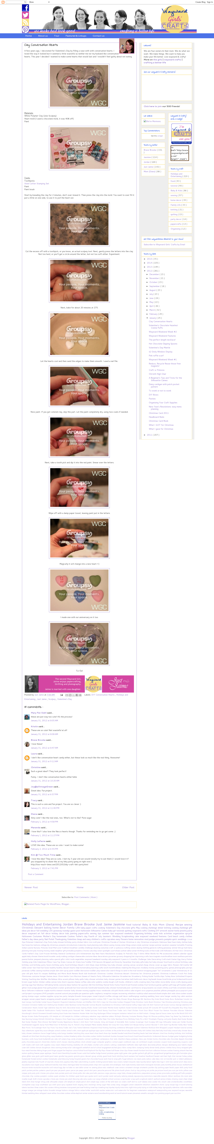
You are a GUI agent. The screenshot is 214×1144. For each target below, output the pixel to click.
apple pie (85, 1030)
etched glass (117, 1047)
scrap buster (126, 1079)
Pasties (152, 398)
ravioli (111, 1076)
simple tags (95, 1082)
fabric (86, 942)
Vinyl (100, 1027)
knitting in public (89, 1062)
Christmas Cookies (105, 973)
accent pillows (69, 979)
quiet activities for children (64, 1076)
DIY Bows (153, 394)
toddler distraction (82, 970)
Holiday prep (27, 962)
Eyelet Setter (27, 1010)
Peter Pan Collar (96, 1019)
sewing (174, 195)
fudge (98, 1053)
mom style (126, 1065)
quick (174, 939)
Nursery (37, 947)
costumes (104, 947)
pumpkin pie (76, 993)
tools (72, 959)
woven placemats (134, 1093)
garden (135, 1053)
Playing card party (164, 1019)
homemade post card (126, 987)
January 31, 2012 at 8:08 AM (44, 734)
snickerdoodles (177, 1082)
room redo (188, 1076)
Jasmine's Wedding (112, 936)
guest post (75, 930)
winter (85, 1093)
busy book (38, 1039)
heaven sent (159, 1056)
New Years (172, 942)
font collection (155, 1050)
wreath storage (68, 999)
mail (186, 947)
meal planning (93, 945)
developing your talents (178, 1045)
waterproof (152, 1090)
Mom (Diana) (150, 171)
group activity (97, 1056)
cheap (146, 965)
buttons (37, 945)
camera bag (66, 1039)
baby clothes (182, 942)
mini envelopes (116, 1065)
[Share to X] (73, 695)
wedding (44, 930)
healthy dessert (63, 967)
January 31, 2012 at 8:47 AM (44, 747)
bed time (149, 1033)
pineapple (171, 990)
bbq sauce (85, 1033)
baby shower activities (94, 979)
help (78, 967)
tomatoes (63, 1087)
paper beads (170, 1067)
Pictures (44, 947)
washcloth (95, 1090)
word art (113, 1093)
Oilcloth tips (50, 1019)
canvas (133, 965)
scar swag (96, 1079)
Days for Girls (61, 1008)
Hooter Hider (85, 1013)
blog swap (51, 1036)
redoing (124, 1076)
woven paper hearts (38, 999)
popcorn (184, 990)
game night (118, 1053)
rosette (25, 1079)
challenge (89, 947)
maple (47, 990)
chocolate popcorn (34, 1042)
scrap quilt (135, 1079)
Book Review (73, 973)
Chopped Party (130, 1002)
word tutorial (122, 1093)
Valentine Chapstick (90, 1027)
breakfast (74, 947)
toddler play (95, 970)
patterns (42, 1070)
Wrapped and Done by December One (119, 962)
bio (31, 945)
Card (170, 936)
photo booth (120, 1070)
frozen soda (82, 1053)
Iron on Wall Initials (141, 1013)
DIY (158, 930)
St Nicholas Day (65, 1025)
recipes (115, 993)
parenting (159, 967)
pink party (32, 1073)
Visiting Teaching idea (31, 979)
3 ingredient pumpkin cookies (91, 999)
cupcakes (111, 939)
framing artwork (179, 1050)
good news (54, 1056)
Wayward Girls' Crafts (107, 1107)
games (159, 984)
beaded (115, 1033)
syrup (57, 996)
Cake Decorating (154, 959)
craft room (35, 1045)
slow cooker (181, 993)
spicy (63, 1084)
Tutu (75, 1027)
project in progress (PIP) (36, 993)
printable (70, 950)
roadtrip (139, 993)
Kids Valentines (40, 962)
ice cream (158, 987)
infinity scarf (168, 987)
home (177, 930)
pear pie (57, 1070)
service (163, 1079)
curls (101, 1045)
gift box (150, 1053)
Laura (34, 753)
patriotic (188, 956)
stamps (31, 996)
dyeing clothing (143, 947)
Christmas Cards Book (144, 1002)
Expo (190, 1008)
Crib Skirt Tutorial (153, 1005)
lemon (149, 1062)
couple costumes (154, 1042)
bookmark (107, 1036)
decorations (103, 956)
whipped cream (46, 1093)
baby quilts (80, 979)
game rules (127, 1053)
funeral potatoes (107, 1053)
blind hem (36, 1036)
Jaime (169, 1013)
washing (144, 996)
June (151, 298)
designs (165, 1045)
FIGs (34, 1010)
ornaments (144, 1067)
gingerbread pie (170, 1053)
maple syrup (39, 1065)
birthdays (74, 965)
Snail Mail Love (55, 947)
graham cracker (58, 987)
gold (49, 987)
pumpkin (168, 939)
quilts (92, 993)
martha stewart (56, 990)
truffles (108, 996)
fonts (112, 984)
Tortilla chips (159, 976)
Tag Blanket (173, 1025)
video (190, 1087)
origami (138, 990)
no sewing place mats (98, 1067)
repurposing (139, 1076)
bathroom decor (141, 979)
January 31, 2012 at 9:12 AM (44, 761)
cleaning (96, 947)
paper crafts (92, 927)
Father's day (82, 936)
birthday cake (186, 962)
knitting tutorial (102, 1062)
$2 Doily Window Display (160, 351)
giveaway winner (170, 947)
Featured (77, 1010)
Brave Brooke (38, 740)
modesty (145, 967)
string (99, 1084)
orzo (144, 990)
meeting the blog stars (131, 967)
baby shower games (112, 979)
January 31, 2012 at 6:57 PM (44, 794)
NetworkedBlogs (104, 1103)
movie (30, 1067)
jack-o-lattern (179, 1059)
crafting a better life (155, 62)
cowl (190, 1042)
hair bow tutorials (80, 987)
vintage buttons (62, 1090)
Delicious (163, 942)
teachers (31, 1087)
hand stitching (118, 1056)
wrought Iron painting (156, 1093)
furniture (152, 984)
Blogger (131, 1138)
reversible (157, 1076)
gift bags (173, 984)
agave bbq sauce (41, 1030)
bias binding (169, 1033)
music (99, 990)
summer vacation (162, 945)
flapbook (91, 1050)
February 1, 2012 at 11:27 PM (45, 835)
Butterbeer (179, 999)
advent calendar (180, 953)
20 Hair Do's (178, 950)
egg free (33, 984)
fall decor (46, 933)
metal (77, 1065)
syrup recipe (170, 1084)
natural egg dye (59, 1067)
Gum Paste (63, 1013)
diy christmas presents (56, 945)
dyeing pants (186, 982)
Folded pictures (91, 1010)
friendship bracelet (69, 1053)
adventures (30, 1030)
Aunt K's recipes (41, 973)
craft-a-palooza (116, 947)
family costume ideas (62, 984)
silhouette (54, 1082)
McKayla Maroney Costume (125, 1016)
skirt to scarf (136, 1082)
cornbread (143, 1042)
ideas (158, 1059)
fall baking (48, 984)
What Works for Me (154, 953)
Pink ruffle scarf (156, 355)
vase (186, 1087)
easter (171, 930)
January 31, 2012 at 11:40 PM (45, 808)
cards (156, 933)
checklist (121, 1039)
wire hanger (165, 996)
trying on (145, 1087)
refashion (132, 993)
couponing (176, 1042)
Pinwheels (153, 1019)
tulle (151, 1087)
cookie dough (108, 982)
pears (68, 1070)
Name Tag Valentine (182, 1016)
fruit (146, 984)
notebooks (106, 990)
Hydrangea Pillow (104, 1013)
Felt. (83, 1010)
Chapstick (56, 1002)
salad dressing (74, 1079)
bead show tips (105, 1033)
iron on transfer (166, 1059)
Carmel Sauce (46, 1002)
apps (98, 1030)
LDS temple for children (70, 1016)
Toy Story (59, 1027)
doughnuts (46, 1047)
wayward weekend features (153, 936)
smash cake (166, 1082)
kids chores (55, 1062)
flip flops (102, 1050)
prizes (159, 1073)
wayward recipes (178, 1090)
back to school (174, 962)
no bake (69, 1067)
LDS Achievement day (85, 953)
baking (48, 927)
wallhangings (134, 996)
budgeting (183, 1036)
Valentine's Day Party (43, 942)
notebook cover (113, 1067)
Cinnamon (26, 1005)
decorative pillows (155, 1045)
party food (188, 1067)
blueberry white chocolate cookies (83, 1036)
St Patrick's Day (130, 953)
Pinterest (30, 942)
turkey (155, 1087)
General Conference (67, 953)
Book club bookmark (88, 973)
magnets (157, 956)
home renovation (136, 939)
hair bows (45, 967)
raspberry (99, 993)
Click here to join (153, 106)
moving (40, 950)
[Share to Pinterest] (80, 695)
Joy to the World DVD (180, 1013)
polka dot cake (84, 1073)
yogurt (167, 1093)
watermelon (143, 1090)
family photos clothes (163, 1047)
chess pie (143, 1039)
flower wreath (133, 1050)
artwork (164, 930)
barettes (70, 1033)
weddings (182, 939)
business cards (28, 1039)
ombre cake (129, 990)
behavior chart (158, 1033)
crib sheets (88, 1045)
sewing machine (43, 970)
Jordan (147, 162)
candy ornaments (78, 1039)
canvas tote (56, 982)
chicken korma (152, 1039)
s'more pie (54, 1079)
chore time (46, 1042)
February (153, 314)
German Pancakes (170, 1010)
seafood (157, 1079)
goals (38, 1056)
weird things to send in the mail (123, 970)
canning (126, 965)
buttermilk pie (48, 1039)
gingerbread (159, 1053)
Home (28, 35)
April (151, 306)
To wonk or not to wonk (160, 390)
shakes (169, 1079)
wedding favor (153, 996)
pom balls (94, 1073)
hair (133, 956)
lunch (106, 967)
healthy (53, 967)
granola (77, 1056)
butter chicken (39, 982)
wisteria (91, 1093)
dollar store (160, 982)
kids (67, 933)
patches (35, 1070)
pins (48, 1073)
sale (81, 1079)
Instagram (115, 1013)
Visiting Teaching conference (114, 1027)
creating (142, 982)
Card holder (36, 1002)
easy (118, 939)
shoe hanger (36, 1082)
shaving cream (177, 1079)
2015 (150, 258)
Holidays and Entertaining (176, 175)
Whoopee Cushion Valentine (137, 1027)
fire (64, 1050)
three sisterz (39, 1087)
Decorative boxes (74, 1008)
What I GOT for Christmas (161, 425)
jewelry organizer (29, 1062)
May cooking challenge (147, 927)
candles (81, 947)
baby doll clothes (145, 1030)
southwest (44, 1084)
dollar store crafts (173, 982)
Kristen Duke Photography (38, 1016)
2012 (150, 270)
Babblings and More (58, 973)
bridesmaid (181, 979)
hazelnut (142, 1056)
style (139, 945)
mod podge (149, 939)
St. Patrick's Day (78, 1025)
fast (34, 967)
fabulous (40, 984)
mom (175, 956)
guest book (107, 1056)
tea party (63, 996)
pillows (164, 990)
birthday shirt (180, 1033)
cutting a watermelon (118, 1045)
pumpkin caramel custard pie (59, 993)
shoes (118, 950)
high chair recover (175, 1056)
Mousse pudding (158, 1016)
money (152, 967)
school (111, 1079)
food (173, 181)
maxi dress (63, 1065)
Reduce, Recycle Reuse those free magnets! (165, 365)
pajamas (150, 990)
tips (112, 933)
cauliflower (95, 1039)
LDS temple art (55, 1016)
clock (83, 1042)
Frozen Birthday (51, 953)
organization (179, 933)
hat (137, 1056)
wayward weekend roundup (96, 959)
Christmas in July (133, 942)
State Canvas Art (68, 962)
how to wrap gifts (115, 1059)
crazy (53, 1045)
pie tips (189, 967)
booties (114, 1036)
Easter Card (97, 1008)
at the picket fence (119, 1030)
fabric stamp (127, 1047)
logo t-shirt (165, 1062)
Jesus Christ (58, 976)
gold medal (44, 1056)
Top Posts (51, 1027)
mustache (37, 1067)
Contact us (99, 35)
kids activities (166, 933)
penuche (101, 1070)
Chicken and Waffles (84, 1002)
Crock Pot (183, 973)
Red (50, 1022)
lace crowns (118, 1062)
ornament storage (132, 1067)
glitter (189, 984)
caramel (139, 965)
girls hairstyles (182, 1053)
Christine (36, 767)
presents (159, 939)
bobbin (100, 1036)
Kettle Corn (68, 976)
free (187, 1050)
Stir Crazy (113, 1025)
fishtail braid (83, 1050)
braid (164, 979)
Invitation (123, 1013)
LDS (50, 930)
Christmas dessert (122, 973)
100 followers (166, 950)
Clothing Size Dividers (55, 1005)
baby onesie (172, 1030)
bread (140, 1036)
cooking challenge (180, 927)
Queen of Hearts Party (92, 976)
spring (25, 996)
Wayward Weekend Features (162, 335)
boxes (159, 979)
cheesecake (80, 956)
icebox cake (151, 1059)
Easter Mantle (108, 1008)
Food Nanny (103, 1010)
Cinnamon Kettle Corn (38, 1005)
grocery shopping (124, 956)
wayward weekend (124, 933)
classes (65, 1042)
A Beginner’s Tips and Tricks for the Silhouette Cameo (165, 379)
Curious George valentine (179, 1005)
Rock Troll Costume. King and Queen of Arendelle (105, 1022)
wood (96, 1093)
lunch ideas (183, 1062)
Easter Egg (176, 959)
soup (37, 1084)
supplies (50, 996)
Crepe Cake (141, 1005)
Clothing (151, 930)
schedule (104, 1079)
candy (182, 936)
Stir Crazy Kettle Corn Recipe (127, 1025)
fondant (142, 1050)
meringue (71, 1065)
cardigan (71, 956)
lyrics (190, 1062)
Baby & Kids (177, 190)
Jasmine (147, 157)
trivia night (128, 1087)
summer (106, 933)
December (154, 274)
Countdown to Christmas (111, 1005)
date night (139, 1045)
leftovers (31, 990)
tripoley (112, 1087)
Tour (56, 35)
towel (95, 996)
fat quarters (83, 984)
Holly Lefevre (38, 841)
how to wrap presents (144, 987)
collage (44, 945)
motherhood (187, 1065)
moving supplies (89, 990)
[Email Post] (61, 694)
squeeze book (71, 1084)
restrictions (148, 1076)
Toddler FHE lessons (94, 962)
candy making (62, 956)
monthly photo (171, 1065)
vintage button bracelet (46, 1090)
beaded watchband (125, 1033)
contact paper (117, 1042)
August (152, 290)
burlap (189, 1036)
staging (81, 1084)
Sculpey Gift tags (156, 1022)
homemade (62, 936)
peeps (81, 1070)
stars (86, 1084)
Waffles (44, 979)
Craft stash (166, 959)
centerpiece (104, 1039)
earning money (62, 1047)
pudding (174, 1073)
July (151, 294)
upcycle (188, 933)
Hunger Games (46, 976)
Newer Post (31, 887)
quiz (86, 1076)
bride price (171, 979)
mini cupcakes (104, 1065)
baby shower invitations (31, 1033)
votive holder (85, 1090)
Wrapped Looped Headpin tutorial (173, 1027)
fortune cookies (167, 1050)
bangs (64, 1033)
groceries (112, 956)
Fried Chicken (133, 1010)
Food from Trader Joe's (118, 1010)
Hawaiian (76, 1013)
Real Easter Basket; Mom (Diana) (35, 1022)
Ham (70, 1013)
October (153, 282)
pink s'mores (41, 1073)
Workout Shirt (154, 1027)
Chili (94, 1002)
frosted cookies (137, 984)
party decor (176, 219)
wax (170, 1090)
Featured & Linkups (76, 35)
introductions (72, 945)
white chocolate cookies (61, 1093)
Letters (112, 1016)
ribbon (106, 945)
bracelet (52, 956)
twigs (160, 1087)
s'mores (86, 950)
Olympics (59, 1019)
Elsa (170, 1008)
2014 (150, 262)
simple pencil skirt (83, 1082)
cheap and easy (84, 939)
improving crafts (142, 956)
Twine (79, 1027)
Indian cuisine (27, 947)
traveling (101, 1087)
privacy (154, 1073)
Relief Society (58, 1022)
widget (160, 136)
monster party (159, 1065)
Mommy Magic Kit (144, 1016)
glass (190, 1053)
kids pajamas (65, 1062)
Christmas (28, 927)
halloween (86, 930)
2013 (150, 266)
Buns (172, 999)
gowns (71, 1056)
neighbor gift (60, 950)
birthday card (28, 965)
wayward (33, 933)
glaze (24, 1056)
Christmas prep (186, 1002)
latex (138, 1062)
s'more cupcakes (43, 1079)
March (152, 309)
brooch (189, 979)
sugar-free (106, 1084)
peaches (157, 990)
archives (108, 1030)
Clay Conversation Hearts (160, 321)
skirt (62, 970)
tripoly (117, 1087)
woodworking (104, 1093)
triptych (101, 996)
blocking (43, 1036)
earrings (25, 984)
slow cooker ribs (154, 1082)
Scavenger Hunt (142, 1022)
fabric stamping (138, 1047)
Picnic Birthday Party (131, 1019)
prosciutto (166, 1073)
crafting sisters (129, 947)
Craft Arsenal (126, 1005)
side (48, 1082)
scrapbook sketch (146, 1079)
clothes (188, 936)
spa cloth (53, 1084)
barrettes (125, 979)
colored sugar (91, 1042)
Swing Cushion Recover (148, 1025)
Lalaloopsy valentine (88, 1016)
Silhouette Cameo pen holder (174, 1022)
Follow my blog (107, 1118)
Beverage (136, 999)
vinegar (25, 1090)
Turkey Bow (170, 976)
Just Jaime (42, 699)
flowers (125, 939)
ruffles (33, 970)
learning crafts (97, 967)
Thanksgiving (61, 939)
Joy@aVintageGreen (42, 786)
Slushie (189, 1022)
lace (151, 956)
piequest (37, 959)
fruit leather (91, 1053)
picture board (163, 1070)
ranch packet (103, 1076)
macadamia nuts (28, 1065)
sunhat (124, 950)
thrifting (141, 950)
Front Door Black (146, 1010)
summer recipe (148, 945)
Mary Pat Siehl (39, 712)
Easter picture (143, 1008)
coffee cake (86, 982)
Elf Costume (154, 1008)
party (41, 939)
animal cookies (61, 1030)
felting (40, 1050)
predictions (137, 1073)
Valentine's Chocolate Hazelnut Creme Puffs (163, 326)
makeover (39, 990)
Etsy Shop (184, 1008)
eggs (165, 965)
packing (161, 1067)
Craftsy (134, 1005)
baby (83, 927)
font (147, 1050)
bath (132, 979)
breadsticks (148, 1036)
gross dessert (86, 1056)
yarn (77, 999)
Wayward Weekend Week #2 (163, 331)
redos (51, 959)
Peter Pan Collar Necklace (113, 1019)
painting (74, 933)
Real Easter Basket (185, 1019)
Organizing (176, 228)
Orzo (65, 1019)
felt (90, 984)
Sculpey (52, 699)
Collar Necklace (70, 1005)
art (39, 933)
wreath (58, 999)
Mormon (78, 976)
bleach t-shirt (84, 965)
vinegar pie (32, 1090)
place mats (54, 1073)
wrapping (51, 999)
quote (90, 1076)
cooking (102, 927)
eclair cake (72, 1047)
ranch (95, 1076)
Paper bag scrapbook (75, 1019)
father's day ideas (30, 939)
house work (103, 1059)
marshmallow (167, 956)
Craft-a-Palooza (156, 370)
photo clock (130, 1070)
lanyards (132, 1062)
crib (82, 1045)
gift (145, 1053)
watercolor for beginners (128, 1090)
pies (99, 942)
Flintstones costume (31, 976)
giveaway (57, 930)
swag (118, 1084)
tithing (57, 1087)
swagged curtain (127, 1084)
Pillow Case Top (54, 962)
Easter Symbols (120, 1008)
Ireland (130, 1013)
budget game (173, 1036)
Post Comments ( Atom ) (85, 897)
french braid (125, 984)
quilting (174, 214)
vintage (115, 996)
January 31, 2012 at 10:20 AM (45, 780)
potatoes (26, 970)
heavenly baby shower (107, 987)
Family (58, 1010)
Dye (24, 942)
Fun (161, 1010)
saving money (115, 945)
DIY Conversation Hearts (103, 694)
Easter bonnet (132, 1008)
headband (150, 1056)
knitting (174, 209)
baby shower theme (35, 956)
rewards (164, 1076)
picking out (145, 1070)
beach (176, 936)
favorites (33, 1050)
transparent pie (73, 1087)
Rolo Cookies (130, 1022)
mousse (25, 1067)
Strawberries (126, 976)
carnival (88, 1039)
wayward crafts (172, 59)
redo (101, 945)
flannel (107, 984)
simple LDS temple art (67, 1082)
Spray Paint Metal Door (49, 1025)
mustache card (47, 1067)
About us (43, 35)
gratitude (69, 987)
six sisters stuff (125, 1082)
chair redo (113, 1039)
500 (105, 999)
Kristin (35, 726)
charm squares (68, 982)
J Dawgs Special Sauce (158, 1013)
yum (172, 1093)
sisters (134, 945)
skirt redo (171, 993)
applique (92, 1030)
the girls (157, 59)
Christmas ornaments (149, 942)
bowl (136, 1036)
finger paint (47, 1050)
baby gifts (140, 962)
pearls (63, 1070)
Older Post (128, 887)
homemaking (85, 967)
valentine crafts (178, 1087)
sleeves (145, 1082)
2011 (150, 434)
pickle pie (154, 1070)
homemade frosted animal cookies (35, 1059)
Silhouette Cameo (99, 930)
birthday (149, 933)
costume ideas (91, 956)
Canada (186, 999)
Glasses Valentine (185, 1010)
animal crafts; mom (74, 1030)
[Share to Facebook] (76, 695)
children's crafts (99, 939)
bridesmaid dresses (160, 1036)
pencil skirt (88, 1070)
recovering (123, 993)
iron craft (93, 942)
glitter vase (31, 1056)
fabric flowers (174, 965)
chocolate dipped (177, 1039)
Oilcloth (41, 1019)
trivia (122, 1087)
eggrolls (79, 1047)
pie (29, 930)
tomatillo (181, 945)
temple (71, 996)
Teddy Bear (182, 1025)
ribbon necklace (174, 1076)
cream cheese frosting (64, 1045)
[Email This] (66, 695)
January (153, 317)
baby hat (148, 962)
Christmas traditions (169, 973)
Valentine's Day (64, 699)
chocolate (126, 927)
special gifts (59, 959)
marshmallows (115, 967)
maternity (82, 945)
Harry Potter (186, 959)
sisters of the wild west (109, 1082)
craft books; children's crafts (126, 982)
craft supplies (45, 1045)
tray (107, 1087)
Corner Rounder (83, 1005)
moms (142, 1065)
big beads (152, 979)
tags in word (180, 1084)
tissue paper (87, 996)
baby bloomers (132, 1030)
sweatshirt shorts (158, 1084)
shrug (43, 1082)
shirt (28, 1082)
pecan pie (75, 1070)
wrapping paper (151, 970)
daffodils (131, 1045)
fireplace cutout (72, 1050)
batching (77, 1033)
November (154, 278)
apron (102, 1030)
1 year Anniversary (179, 970)
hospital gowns (81, 1059)
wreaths (144, 1093)
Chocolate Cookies (116, 1002)
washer (103, 1090)
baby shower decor (184, 1030)
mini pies (33, 950)
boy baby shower (115, 965)
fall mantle (185, 965)
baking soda (56, 1033)
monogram (149, 1065)
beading (136, 1033)
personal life (110, 1070)
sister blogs (126, 945)
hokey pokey (187, 1056)
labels (110, 1062)
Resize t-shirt (79, 1022)
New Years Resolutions (105, 953)
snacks (189, 993)
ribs (182, 1076)
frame (117, 984)
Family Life (176, 204)
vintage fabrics (74, 1090)
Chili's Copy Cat (102, 1002)
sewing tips (96, 933)
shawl (158, 993)
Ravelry (175, 1019)
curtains (107, 1045)
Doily (190, 973)
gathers (165, 984)
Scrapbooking (128, 936)
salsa (85, 1079)
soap (33, 1084)
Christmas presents (151, 973)
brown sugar (27, 982)
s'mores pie (63, 1079)
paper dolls (179, 1067)
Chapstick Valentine (68, 1002)
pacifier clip (153, 1067)
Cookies (71, 936)
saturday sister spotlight (100, 950)
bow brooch (129, 1036)
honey (72, 1059)
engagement (107, 1047)
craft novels (26, 1045)
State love (80, 962)
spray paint (69, 970)
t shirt (67, 959)
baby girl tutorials (116, 930)
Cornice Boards (95, 1005)
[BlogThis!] (70, 695)
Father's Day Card (35, 953)
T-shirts (141, 953)
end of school (96, 1047)
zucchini (177, 1093)
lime (158, 1062)
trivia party (137, 1087)
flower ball (110, 1050)
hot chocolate (92, 1059)
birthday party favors (43, 965)
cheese (77, 982)
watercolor (105, 970)
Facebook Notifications (46, 1010)
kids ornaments (180, 987)
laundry (143, 1062)
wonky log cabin (178, 996)
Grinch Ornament (39, 1013)
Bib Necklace (145, 999)
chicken (80, 942)
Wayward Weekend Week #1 (163, 359)
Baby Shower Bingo (124, 999)
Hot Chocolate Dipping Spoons (163, 343)
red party (118, 1076)
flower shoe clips (121, 1050)
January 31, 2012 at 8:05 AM (44, 720)
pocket (62, 1073)
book (46, 956)
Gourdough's (27, 1013)
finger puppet (57, 1050)
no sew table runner (81, 1067)
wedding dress (34, 1093)
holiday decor (58, 933)
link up (181, 947)
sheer (185, 1079)
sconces (117, 1079)
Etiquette (176, 1008)
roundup (66, 930)
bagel (48, 1033)
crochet (96, 1045)
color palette (96, 982)
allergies (51, 1030)
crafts (101, 1112)
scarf (112, 950)
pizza (178, 990)
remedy (131, 1076)
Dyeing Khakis (87, 1008)
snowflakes (187, 1082)
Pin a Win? (144, 1019)
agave (189, 953)
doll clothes (31, 1047)
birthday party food (61, 965)
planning (45, 959)
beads (142, 1033)
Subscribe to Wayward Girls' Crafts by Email (164, 244)
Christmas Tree (159, 1002)
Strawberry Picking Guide (142, 976)
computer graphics (104, 1042)
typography (167, 1087)
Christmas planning (173, 1002)
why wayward (114, 959)
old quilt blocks (117, 990)
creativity (77, 1045)
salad (145, 993)
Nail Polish (49, 939)
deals (145, 1045)
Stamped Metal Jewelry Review (97, 1025)
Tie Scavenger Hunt (39, 1027)
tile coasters (49, 1087)
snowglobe (26, 1084)
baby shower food (160, 962)
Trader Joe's (68, 1027)
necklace (181, 956)
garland (141, 1053)
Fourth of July (95, 936)
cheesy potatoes (132, 1039)
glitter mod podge (29, 987)
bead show (94, 1033)
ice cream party (140, 1059)
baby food (163, 1030)
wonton (140, 970)
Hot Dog (93, 1013)
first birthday (98, 984)
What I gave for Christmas (161, 428)
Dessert (39, 927)
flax (97, 1050)
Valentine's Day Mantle (159, 347)
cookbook (127, 1042)
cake (137, 936)
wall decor (124, 996)
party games (169, 967)
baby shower (59, 942)
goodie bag (63, 1056)
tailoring (189, 1084)
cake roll (57, 1039)
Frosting (188, 945)
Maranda (36, 827)
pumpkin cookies (47, 1076)
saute (89, 1079)
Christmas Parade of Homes (113, 942)
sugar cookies (40, 996)
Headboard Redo (156, 417)
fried (38, 967)
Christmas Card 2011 (159, 413)
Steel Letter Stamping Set (36, 183)
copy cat (135, 1042)
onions (122, 1067)
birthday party (70, 942)
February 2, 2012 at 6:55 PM (44, 848)
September (154, 286)
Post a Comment (35, 874)
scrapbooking (109, 1112)
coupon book (166, 1042)
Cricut (189, 939)
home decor (176, 200)
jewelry (183, 930)
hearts (73, 967)
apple (24, 956)
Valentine (72, 939)
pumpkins (78, 950)
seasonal (152, 993)
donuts (39, 1047)
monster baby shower (72, 990)
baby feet (155, 1030)
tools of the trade (152, 950)
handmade (93, 987)
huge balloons (128, 1059)
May (151, 302)
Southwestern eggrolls (31, 1025)
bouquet (120, 1036)
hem (166, 1056)
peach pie (50, 1070)
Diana (34, 814)
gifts (133, 927)
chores (152, 965)
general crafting (156, 947)
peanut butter (28, 959)
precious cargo (104, 1073)
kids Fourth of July (43, 1062)
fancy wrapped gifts (184, 1047)
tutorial (174, 185)
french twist (57, 1053)
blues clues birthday (98, 965)
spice (59, 1084)
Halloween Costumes (32, 936)
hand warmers (130, 1056)
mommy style (135, 1065)
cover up (159, 965)
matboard (48, 1065)
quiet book (79, 1076)
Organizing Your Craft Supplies (163, 402)
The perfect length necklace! (162, 339)
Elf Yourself (163, 1008)
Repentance (68, 1022)
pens (95, 1070)
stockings (92, 1084)
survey (113, 1084)
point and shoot (71, 1073)
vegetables (80, 959)
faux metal (26, 1050)
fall (38, 930)
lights (154, 1062)
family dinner (150, 1047)
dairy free (150, 982)
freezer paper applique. (43, 1053)
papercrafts (176, 224)
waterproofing (162, 1090)
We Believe (53, 979)
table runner (132, 950)
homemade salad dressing (59, 1059)
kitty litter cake (76, 1062)
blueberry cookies (62, 1036)
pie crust (172, 1070)
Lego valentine (103, 1016)
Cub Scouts (164, 1005)
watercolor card (112, 1090)
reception (107, 993)
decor (33, 930)
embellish (87, 1047)
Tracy (34, 800)
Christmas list (136, 973)
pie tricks (179, 1070)
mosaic (180, 1065)
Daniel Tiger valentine (47, 1008)
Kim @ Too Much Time (43, 854)
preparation (146, 1073)
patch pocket (27, 1070)
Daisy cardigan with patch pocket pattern (164, 385)
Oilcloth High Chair (157, 373)
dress (53, 1047)
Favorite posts (67, 1010)
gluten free (42, 987)
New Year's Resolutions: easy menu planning (165, 408)
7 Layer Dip (111, 999)
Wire (60, 979)
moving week (49, 950)
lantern (126, 1062)
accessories (168, 953)
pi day (137, 1070)
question (86, 993)
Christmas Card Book (158, 420)
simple (164, 993)
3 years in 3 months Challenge (134, 959)
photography (180, 967)
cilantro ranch (56, 1042)
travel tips (94, 1087)
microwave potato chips (89, 1065)
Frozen (157, 1010)
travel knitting (84, 1087)
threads (78, 996)
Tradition (66, 947)
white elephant (77, 1093)
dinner (161, 927)
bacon (43, 1033)
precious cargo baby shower (121, 1073)
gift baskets (182, 984)
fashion (74, 984)
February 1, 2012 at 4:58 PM (44, 821)
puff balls (181, 1073)
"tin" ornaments (164, 970)
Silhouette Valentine (111, 976)
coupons (185, 1042)
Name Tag (169, 1016)
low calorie (174, 1062)
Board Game (165, 999)
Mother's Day (50, 936)
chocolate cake (164, 1039)
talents (25, 1087)
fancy (174, 1047)
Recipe (179, 924)
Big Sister (155, 999)
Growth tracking (52, 1013)
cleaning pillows (74, 1042)
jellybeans (188, 1059)
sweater (173, 945)
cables (48, 982)
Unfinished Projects (184, 976)
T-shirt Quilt (163, 1025)
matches (55, 1065)
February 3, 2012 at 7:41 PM (44, 868)
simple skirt (55, 970)
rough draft (32, 1079)
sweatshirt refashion (142, 1084)
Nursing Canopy (31, 1019)
